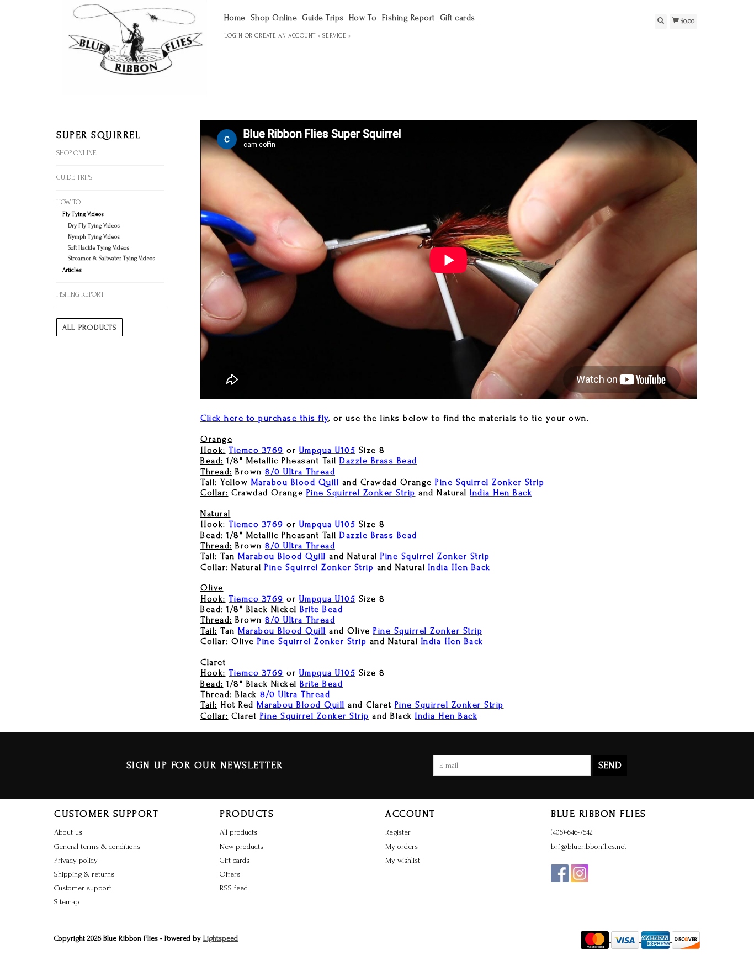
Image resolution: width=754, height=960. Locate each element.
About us (68, 832)
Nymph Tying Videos (94, 237)
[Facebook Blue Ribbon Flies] (560, 873)
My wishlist (402, 860)
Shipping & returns (84, 874)
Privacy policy (76, 860)
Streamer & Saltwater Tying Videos (111, 258)
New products (241, 846)
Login (233, 36)
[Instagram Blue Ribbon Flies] (579, 873)
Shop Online (274, 18)
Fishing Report (408, 18)
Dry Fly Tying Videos (94, 226)
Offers (230, 874)
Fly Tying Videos (83, 214)
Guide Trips (323, 18)
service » (336, 36)
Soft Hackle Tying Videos (98, 248)
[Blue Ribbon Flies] (135, 53)
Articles (72, 270)
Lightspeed (220, 938)
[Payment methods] (596, 939)
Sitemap (66, 902)
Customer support (82, 888)
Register (398, 832)
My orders (401, 846)
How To (363, 18)
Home (235, 18)
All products (89, 327)
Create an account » (287, 36)
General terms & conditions (97, 846)
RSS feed (234, 888)
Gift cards (457, 18)
